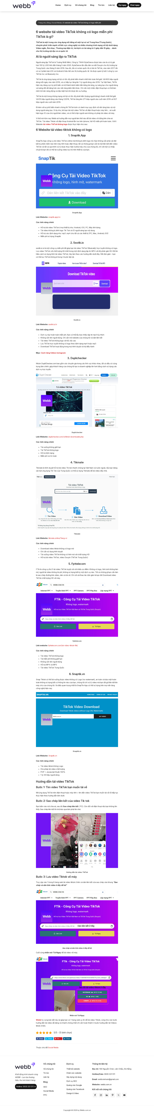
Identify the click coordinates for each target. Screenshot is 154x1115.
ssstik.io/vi (52, 324)
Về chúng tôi (48, 1069)
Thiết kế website (73, 1069)
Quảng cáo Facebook (75, 1089)
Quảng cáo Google (74, 1085)
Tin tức (46, 1073)
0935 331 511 (109, 1074)
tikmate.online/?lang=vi (57, 538)
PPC (45, 1095)
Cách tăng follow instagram (53, 353)
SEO (45, 1087)
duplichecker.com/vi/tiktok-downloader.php (66, 437)
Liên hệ (46, 1077)
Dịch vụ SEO (71, 1081)
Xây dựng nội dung (74, 1077)
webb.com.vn (106, 1084)
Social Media (53, 1047)
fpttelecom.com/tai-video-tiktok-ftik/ (63, 645)
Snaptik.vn (52, 756)
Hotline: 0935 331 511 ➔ (26, 1086)
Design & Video (72, 1093)
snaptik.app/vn (54, 217)
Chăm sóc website (73, 1073)
